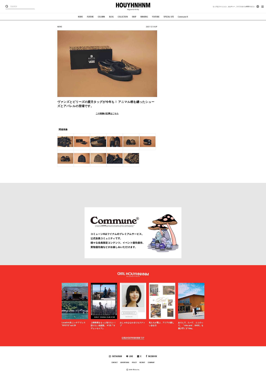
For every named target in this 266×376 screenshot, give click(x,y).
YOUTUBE (155, 16)
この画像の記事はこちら (107, 113)
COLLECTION (123, 16)
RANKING (144, 16)
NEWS (80, 16)
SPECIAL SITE (169, 16)
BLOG (111, 16)
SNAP (134, 16)
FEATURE (90, 16)
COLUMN (101, 16)
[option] (75, 306)
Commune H (183, 16)
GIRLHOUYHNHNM (133, 338)
